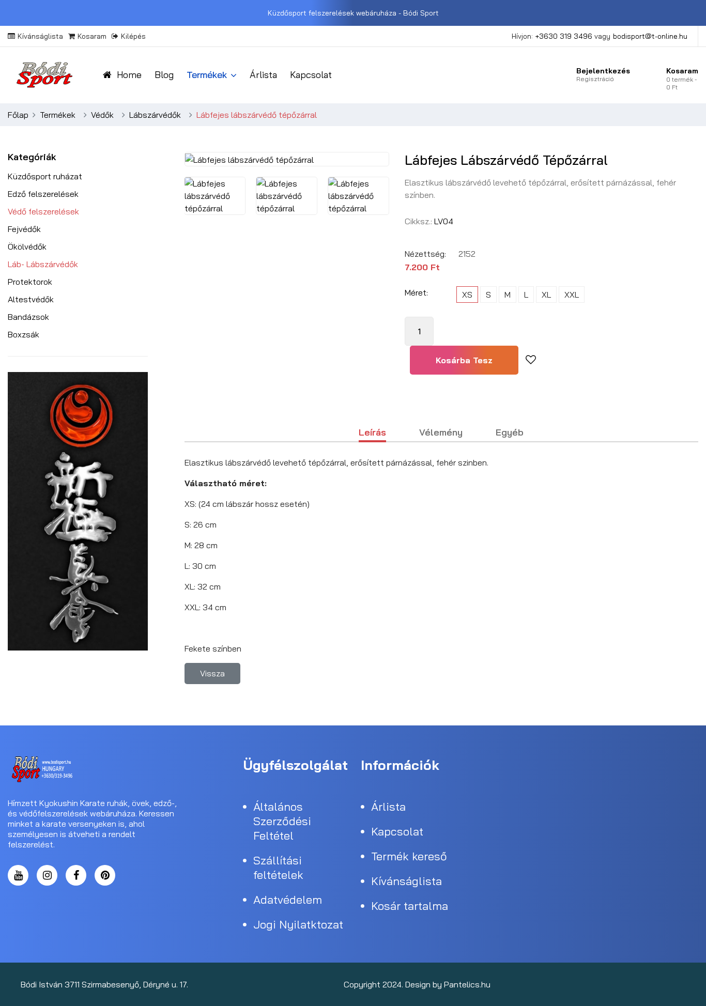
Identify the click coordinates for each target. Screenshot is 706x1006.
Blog (164, 75)
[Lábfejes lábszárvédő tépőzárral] (214, 196)
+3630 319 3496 (563, 36)
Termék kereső (409, 856)
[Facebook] (76, 875)
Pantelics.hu (467, 984)
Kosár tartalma (409, 906)
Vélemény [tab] (441, 433)
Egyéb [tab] (510, 433)
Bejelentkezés (603, 70)
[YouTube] (18, 875)
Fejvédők (24, 229)
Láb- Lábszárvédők (43, 264)
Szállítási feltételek (278, 867)
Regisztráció (595, 79)
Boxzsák (23, 334)
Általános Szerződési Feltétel (282, 821)
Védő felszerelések (43, 211)
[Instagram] (47, 875)
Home (129, 75)
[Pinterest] (105, 875)
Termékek (207, 75)
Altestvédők (31, 299)
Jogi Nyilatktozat (298, 924)
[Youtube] (675, 984)
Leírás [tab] (372, 433)
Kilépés (133, 36)
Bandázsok (28, 317)
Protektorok (30, 281)
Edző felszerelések (43, 194)
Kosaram (92, 36)
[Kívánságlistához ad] (531, 360)
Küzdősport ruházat (45, 176)
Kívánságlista (40, 36)
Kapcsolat (311, 75)
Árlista (263, 75)
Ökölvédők (27, 246)
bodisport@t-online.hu (650, 36)
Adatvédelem (287, 899)
